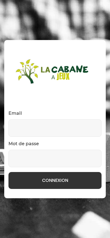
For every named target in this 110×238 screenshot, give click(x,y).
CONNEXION (55, 180)
